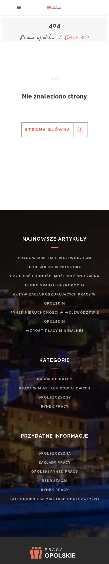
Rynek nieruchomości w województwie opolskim (54, 317)
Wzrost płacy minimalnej (54, 331)
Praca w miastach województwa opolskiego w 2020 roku (54, 262)
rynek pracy (54, 407)
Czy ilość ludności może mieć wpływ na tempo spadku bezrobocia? (54, 280)
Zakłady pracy (54, 463)
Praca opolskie (38, 38)
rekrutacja (55, 481)
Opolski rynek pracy (54, 472)
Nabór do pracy (54, 379)
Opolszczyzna (54, 454)
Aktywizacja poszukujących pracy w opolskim (54, 298)
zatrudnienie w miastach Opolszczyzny (54, 499)
